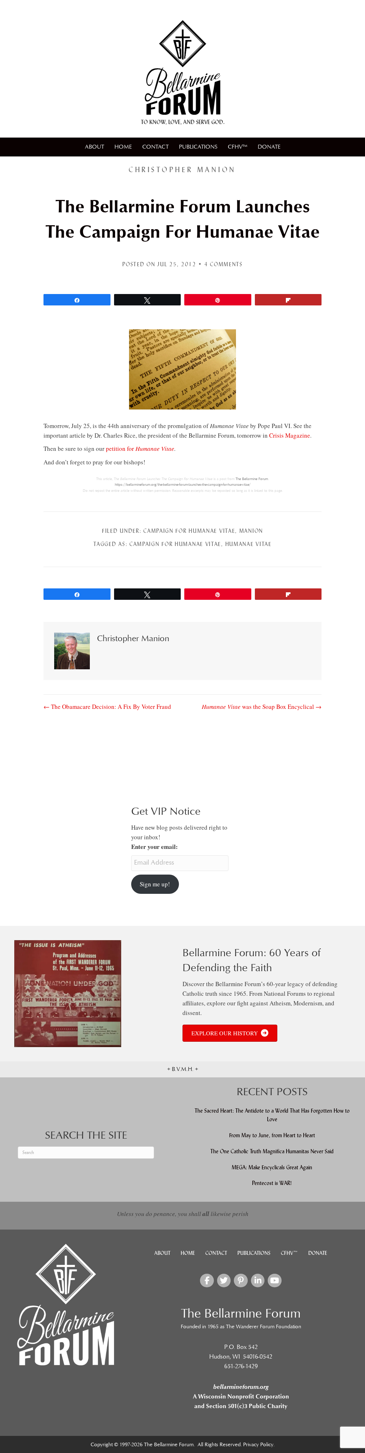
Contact (155, 146)
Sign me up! (155, 884)
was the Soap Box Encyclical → (262, 706)
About (94, 146)
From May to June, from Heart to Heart (272, 1135)
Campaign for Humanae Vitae (189, 530)
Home (123, 146)
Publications (198, 146)
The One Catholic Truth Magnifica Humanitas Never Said (272, 1151)
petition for (140, 448)
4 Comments (223, 264)
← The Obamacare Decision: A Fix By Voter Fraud (107, 706)
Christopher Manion (182, 169)
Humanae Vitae (248, 544)
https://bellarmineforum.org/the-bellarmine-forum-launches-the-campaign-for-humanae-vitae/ (183, 485)
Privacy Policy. (258, 1445)
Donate (269, 146)
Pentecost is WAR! (272, 1183)
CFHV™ (237, 146)
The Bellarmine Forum (252, 479)
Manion (251, 530)
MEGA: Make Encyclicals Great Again (272, 1167)
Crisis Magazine (289, 435)
